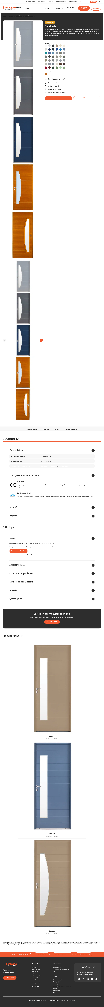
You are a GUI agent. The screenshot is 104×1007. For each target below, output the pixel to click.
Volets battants (36, 984)
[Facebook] (83, 979)
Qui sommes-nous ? (31, 1)
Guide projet (56, 982)
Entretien (57, 429)
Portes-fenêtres (36, 969)
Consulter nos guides (82, 954)
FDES (54, 971)
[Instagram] (88, 979)
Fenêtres (18, 8)
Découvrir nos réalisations (86, 972)
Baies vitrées (35, 971)
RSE (54, 992)
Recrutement (41, 1)
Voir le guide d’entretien (52, 621)
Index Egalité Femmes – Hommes (62, 986)
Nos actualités (50, 1)
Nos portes (11, 16)
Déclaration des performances (61, 969)
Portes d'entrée (47, 8)
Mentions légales (64, 1000)
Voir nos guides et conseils (86, 974)
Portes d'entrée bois (29, 16)
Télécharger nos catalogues (61, 954)
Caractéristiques (32, 429)
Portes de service (36, 976)
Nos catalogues (96, 8)
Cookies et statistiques (54, 1000)
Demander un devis (84, 8)
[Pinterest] (92, 979)
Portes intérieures (59, 8)
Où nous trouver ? (73, 1)
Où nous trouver (9, 972)
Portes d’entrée (36, 974)
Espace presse (56, 990)
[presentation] (4, 340)
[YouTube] (79, 979)
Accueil (4, 16)
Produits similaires (71, 429)
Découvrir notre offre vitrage (18, 551)
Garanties (55, 988)
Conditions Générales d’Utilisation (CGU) (38, 1000)
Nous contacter (11, 978)
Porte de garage (36, 986)
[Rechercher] (100, 2)
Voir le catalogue (87, 98)
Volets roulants (36, 982)
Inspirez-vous (83, 2)
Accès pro (93, 1)
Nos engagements (58, 984)
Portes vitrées (35, 978)
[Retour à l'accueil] (9, 8)
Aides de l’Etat (57, 967)
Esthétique (46, 429)
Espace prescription (61, 1)
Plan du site (72, 1000)
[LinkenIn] (96, 979)
